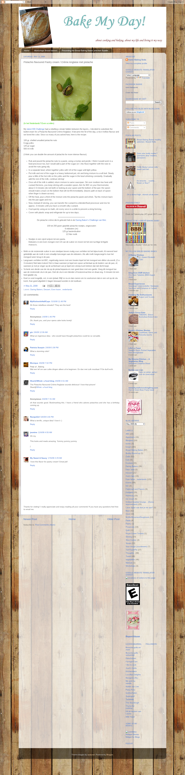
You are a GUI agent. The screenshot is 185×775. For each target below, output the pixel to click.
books (128, 444)
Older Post (113, 519)
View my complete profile (136, 63)
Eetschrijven (131, 658)
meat (128, 514)
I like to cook (131, 665)
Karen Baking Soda (137, 60)
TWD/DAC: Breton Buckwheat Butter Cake (148, 316)
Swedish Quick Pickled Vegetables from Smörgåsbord (142, 351)
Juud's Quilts (131, 668)
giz (31, 332)
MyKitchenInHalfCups (40, 301)
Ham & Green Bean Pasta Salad (141, 390)
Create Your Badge (132, 92)
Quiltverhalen (131, 693)
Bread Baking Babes (134, 450)
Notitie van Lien (136, 370)
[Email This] (48, 285)
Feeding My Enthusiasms (140, 295)
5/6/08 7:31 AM (48, 399)
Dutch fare (130, 476)
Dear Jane (130, 470)
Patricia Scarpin (37, 348)
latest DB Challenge (36, 129)
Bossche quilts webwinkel (132, 654)
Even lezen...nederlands (61, 290)
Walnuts (129, 563)
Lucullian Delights (133, 675)
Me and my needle (130, 682)
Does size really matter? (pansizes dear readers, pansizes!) (147, 155)
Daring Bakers (36, 290)
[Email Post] (44, 286)
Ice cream (130, 499)
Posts (131, 123)
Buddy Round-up (133, 453)
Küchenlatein (131, 671)
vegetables (130, 560)
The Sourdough (132, 703)
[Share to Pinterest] (59, 285)
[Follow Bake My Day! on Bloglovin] (135, 113)
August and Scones (146, 297)
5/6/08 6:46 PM (47, 417)
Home (26, 50)
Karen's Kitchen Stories (139, 330)
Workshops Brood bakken (45, 50)
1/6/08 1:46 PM (48, 317)
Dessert (47, 290)
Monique (34, 363)
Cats (128, 460)
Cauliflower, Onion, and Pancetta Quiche (148, 334)
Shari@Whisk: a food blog (42, 381)
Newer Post (30, 519)
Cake (128, 457)
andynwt (91, 755)
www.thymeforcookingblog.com (143, 388)
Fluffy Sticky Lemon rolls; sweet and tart (147, 168)
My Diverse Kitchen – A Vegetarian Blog (139, 360)
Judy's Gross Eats (137, 313)
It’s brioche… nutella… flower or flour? (146, 182)
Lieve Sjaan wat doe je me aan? (139, 508)
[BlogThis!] (51, 285)
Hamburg (130, 496)
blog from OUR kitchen (139, 273)
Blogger (109, 755)
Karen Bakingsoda (132, 87)
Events (129, 483)
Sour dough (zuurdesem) (136, 547)
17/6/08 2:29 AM (55, 458)
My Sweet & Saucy (38, 458)
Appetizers (130, 437)
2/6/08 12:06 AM (41, 332)
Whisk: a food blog (44, 387)
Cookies (129, 463)
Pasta (128, 520)
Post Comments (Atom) (45, 525)
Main (128, 511)
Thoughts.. (130, 553)
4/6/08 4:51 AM (61, 381)
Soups (128, 543)
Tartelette (130, 699)
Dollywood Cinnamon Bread (139, 363)
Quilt (128, 530)
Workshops (130, 566)
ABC (127, 434)
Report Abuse (133, 636)
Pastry (128, 524)
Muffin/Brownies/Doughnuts (137, 517)
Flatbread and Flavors (135, 489)
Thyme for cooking (130, 707)
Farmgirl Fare (131, 662)
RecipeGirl (35, 417)
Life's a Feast (135, 348)
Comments (134, 127)
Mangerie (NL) (132, 678)
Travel (128, 556)
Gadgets (129, 492)
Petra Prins (130, 690)
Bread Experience (137, 284)
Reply (32, 309)
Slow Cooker (131, 540)
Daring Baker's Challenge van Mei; (91, 220)
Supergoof (130, 696)
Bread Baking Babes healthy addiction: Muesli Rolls (149, 141)
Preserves (130, 527)
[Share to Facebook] (56, 285)
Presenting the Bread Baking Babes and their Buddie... (86, 50)
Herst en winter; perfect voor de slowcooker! (148, 373)
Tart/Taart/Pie (131, 550)
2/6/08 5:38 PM (52, 348)
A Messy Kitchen (136, 255)
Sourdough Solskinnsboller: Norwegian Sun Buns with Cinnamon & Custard (144, 287)
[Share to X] (53, 285)
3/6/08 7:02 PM (45, 363)
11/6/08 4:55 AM (45, 432)
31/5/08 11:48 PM (58, 301)
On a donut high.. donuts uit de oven (142, 195)
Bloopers (129, 440)
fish (127, 486)
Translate (146, 78)
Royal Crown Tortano (135, 533)
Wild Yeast (130, 717)
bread (128, 447)
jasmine (33, 432)
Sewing (129, 537)
